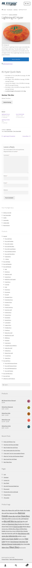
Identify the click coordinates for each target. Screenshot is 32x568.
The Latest (6, 497)
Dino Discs (7, 289)
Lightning (15, 9)
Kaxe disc (4, 533)
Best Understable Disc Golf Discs (12, 450)
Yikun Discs (7, 358)
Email (5, 183)
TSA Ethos (22, 542)
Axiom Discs (8, 277)
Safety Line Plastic (7, 539)
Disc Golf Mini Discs (8, 373)
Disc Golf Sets (6, 376)
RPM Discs (7, 338)
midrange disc (13, 536)
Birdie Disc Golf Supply (10, 279)
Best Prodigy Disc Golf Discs (11, 447)
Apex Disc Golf (8, 274)
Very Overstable (7, 215)
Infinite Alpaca (26, 526)
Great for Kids (17, 526)
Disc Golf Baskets (7, 264)
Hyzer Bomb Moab (20, 114)
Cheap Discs (25, 516)
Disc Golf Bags (6, 261)
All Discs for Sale (7, 212)
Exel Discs (7, 305)
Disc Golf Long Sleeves (10, 249)
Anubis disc (23, 510)
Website (6, 190)
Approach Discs (13, 513)
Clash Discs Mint (6, 519)
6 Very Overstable (8, 131)
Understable (6, 223)
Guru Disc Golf (8, 310)
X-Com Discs (8, 355)
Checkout (6, 477)
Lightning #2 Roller (6, 119)
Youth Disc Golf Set (23, 547)
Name (5, 176)
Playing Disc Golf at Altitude (11, 492)
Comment (7, 155)
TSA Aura (7, 542)
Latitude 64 (7, 322)
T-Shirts (7, 259)
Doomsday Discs (9, 299)
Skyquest (7, 340)
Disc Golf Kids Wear (9, 246)
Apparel (5, 236)
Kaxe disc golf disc (12, 533)
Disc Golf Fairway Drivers (11, 366)
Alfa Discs (7, 272)
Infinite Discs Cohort (11, 531)
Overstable (5, 220)
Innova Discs (8, 315)
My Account (5, 565)
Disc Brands (9, 9)
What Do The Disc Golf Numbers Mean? (13, 456)
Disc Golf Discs (6, 361)
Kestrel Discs (8, 320)
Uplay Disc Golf (8, 348)
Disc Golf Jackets (9, 244)
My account (6, 489)
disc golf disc (9, 521)
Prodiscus (7, 330)
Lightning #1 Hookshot (9, 136)
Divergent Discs (8, 297)
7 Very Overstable (17, 131)
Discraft (7, 294)
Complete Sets (14, 518)
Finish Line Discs (9, 307)
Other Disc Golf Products (9, 378)
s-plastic (24, 536)
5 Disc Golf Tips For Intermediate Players (14, 453)
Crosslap (7, 284)
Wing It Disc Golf (9, 353)
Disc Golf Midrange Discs (11, 368)
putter (20, 536)
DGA (6, 287)
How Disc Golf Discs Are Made (11, 444)
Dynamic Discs (8, 302)
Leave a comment (13, 14)
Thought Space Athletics (11, 345)
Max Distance (6, 225)
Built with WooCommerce (16, 559)
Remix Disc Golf (8, 333)
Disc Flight (6, 483)
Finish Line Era (9, 526)
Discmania (7, 292)
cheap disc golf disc (14, 516)
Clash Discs (7, 282)
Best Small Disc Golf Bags (10, 459)
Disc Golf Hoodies (9, 241)
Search (16, 565)
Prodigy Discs (8, 327)
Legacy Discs (8, 325)
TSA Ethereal (14, 542)
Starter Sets (21, 539)
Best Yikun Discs (8, 462)
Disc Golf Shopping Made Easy (11, 486)
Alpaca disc (5, 510)
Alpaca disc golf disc (14, 510)
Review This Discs (6, 98)
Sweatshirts (8, 256)
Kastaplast (7, 317)
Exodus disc (21, 524)
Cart (5, 474)
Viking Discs (8, 350)
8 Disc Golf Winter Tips (9, 442)
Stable (4, 217)
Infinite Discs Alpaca (14, 529)
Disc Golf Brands (7, 266)
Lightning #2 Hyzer (6, 114)
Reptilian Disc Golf (9, 335)
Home (4, 9)
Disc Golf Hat (18, 521)
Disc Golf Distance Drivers (11, 363)
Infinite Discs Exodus (22, 531)
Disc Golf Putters (9, 371)
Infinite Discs (8, 312)
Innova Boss (25, 136)
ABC (6, 269)
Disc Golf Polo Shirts (10, 254)
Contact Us (6, 480)
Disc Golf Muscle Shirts (10, 251)
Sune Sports (8, 343)
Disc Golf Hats (8, 238)
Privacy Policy (7, 495)
